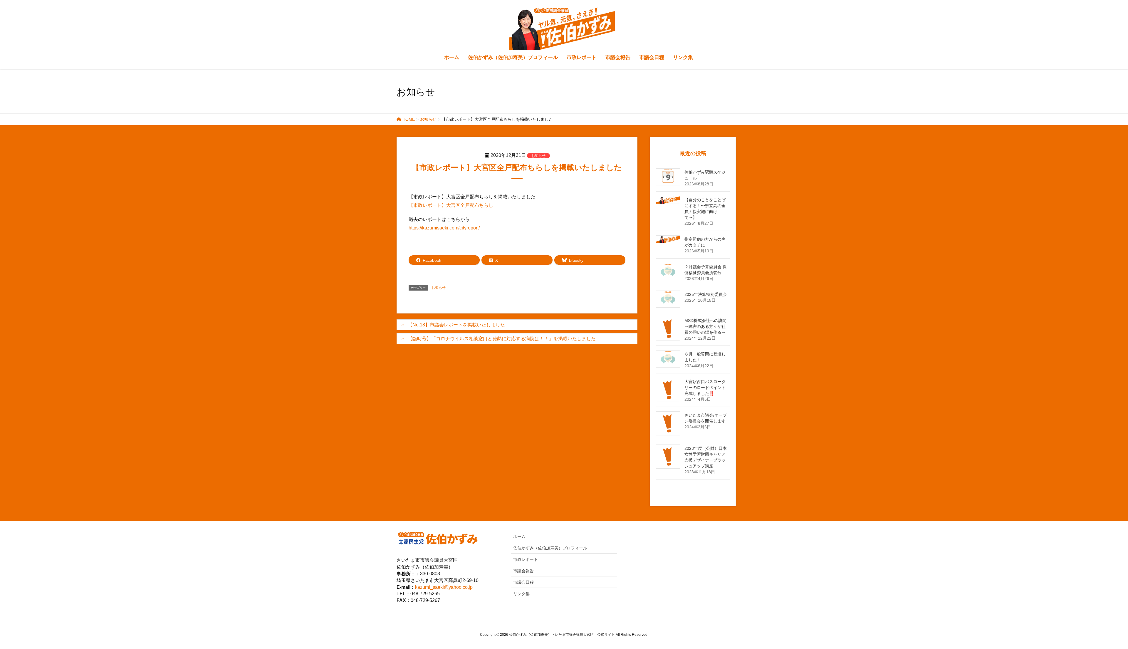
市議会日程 (523, 582)
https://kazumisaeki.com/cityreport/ (444, 227)
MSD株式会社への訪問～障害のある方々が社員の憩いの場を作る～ (705, 326)
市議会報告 (523, 570)
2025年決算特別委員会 (705, 294)
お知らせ (538, 156)
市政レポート (525, 559)
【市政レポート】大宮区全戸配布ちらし (451, 205)
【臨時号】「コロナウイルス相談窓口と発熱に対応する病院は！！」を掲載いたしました (502, 338)
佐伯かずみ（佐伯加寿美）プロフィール (550, 548)
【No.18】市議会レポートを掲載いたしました (456, 324)
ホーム (519, 536)
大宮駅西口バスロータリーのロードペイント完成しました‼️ (705, 387)
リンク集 (521, 593)
